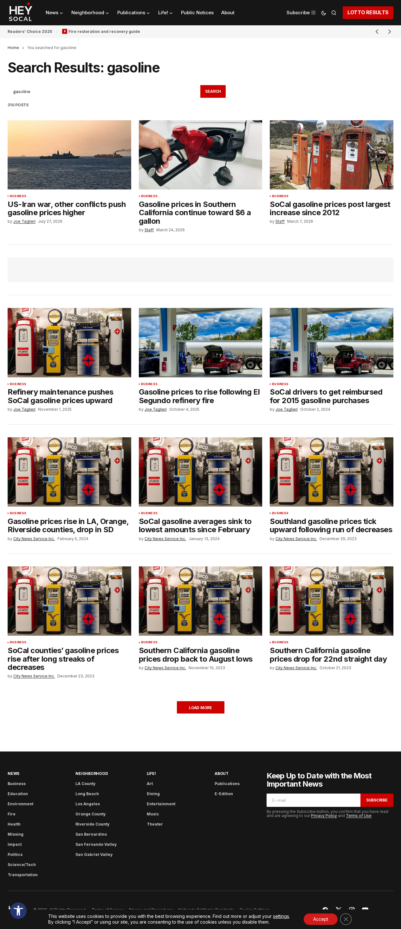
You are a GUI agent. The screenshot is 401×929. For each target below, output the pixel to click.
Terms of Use (359, 815)
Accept (320, 919)
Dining (153, 793)
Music (153, 814)
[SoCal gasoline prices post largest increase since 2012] (331, 155)
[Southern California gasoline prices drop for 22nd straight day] (331, 601)
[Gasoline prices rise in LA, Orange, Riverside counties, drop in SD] (69, 472)
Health (14, 824)
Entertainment (161, 803)
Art (150, 783)
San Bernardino (91, 834)
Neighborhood (91, 773)
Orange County (90, 814)
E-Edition (224, 793)
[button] (18, 910)
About (222, 773)
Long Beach (87, 793)
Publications (227, 783)
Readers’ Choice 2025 (30, 31)
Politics (15, 854)
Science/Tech (22, 864)
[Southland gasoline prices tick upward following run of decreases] (331, 472)
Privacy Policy (324, 815)
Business (18, 196)
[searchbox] (104, 91)
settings (281, 916)
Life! (151, 773)
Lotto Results (368, 12)
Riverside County (92, 824)
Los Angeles (87, 803)
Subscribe (377, 800)
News (13, 773)
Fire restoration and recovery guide (104, 31)
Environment (20, 803)
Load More (200, 707)
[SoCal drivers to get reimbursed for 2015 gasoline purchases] (331, 342)
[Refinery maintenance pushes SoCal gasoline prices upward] (69, 342)
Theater (155, 824)
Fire (12, 814)
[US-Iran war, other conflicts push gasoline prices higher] (69, 155)
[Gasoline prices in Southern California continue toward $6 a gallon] (200, 155)
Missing (15, 834)
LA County (85, 783)
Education (18, 793)
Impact (15, 844)
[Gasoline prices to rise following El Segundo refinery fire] (200, 342)
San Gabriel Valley (94, 854)
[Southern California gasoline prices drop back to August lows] (200, 601)
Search (213, 91)
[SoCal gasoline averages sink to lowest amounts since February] (200, 472)
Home (13, 47)
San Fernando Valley (96, 844)
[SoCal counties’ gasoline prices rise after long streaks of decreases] (69, 601)
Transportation (23, 874)
